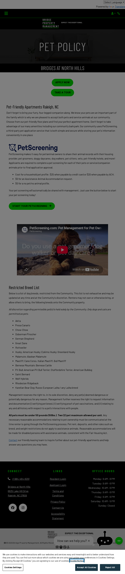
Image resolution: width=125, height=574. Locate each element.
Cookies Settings (12, 567)
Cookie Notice (77, 561)
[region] (62, 562)
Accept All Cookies (86, 567)
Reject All (110, 567)
